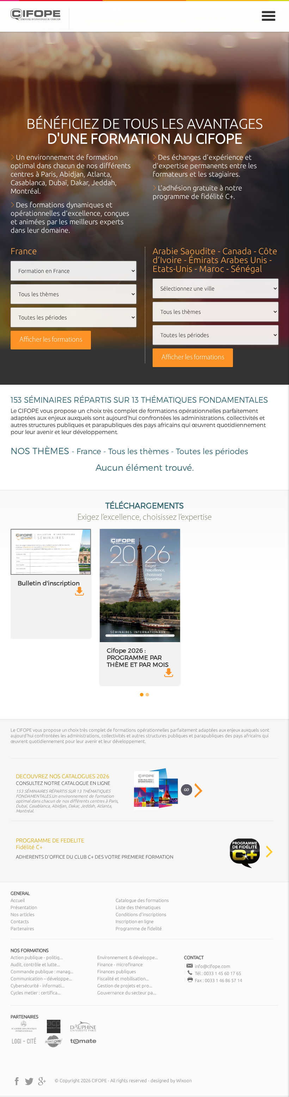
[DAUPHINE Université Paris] (83, 1031)
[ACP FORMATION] (53, 1031)
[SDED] (53, 1046)
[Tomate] (83, 1046)
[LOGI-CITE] (24, 1046)
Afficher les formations (50, 339)
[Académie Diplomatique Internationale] (24, 1031)
